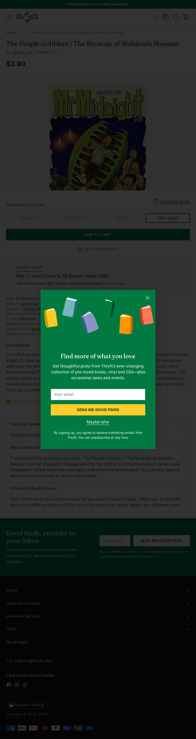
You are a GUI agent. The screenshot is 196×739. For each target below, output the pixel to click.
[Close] (147, 298)
